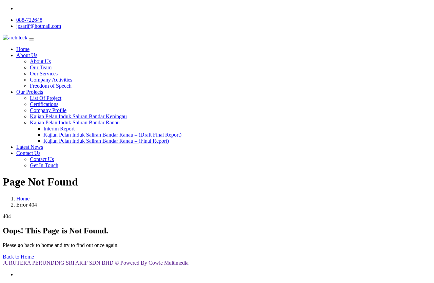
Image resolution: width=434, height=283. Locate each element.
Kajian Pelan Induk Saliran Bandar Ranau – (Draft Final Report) (112, 135)
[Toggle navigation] (31, 39)
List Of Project (45, 98)
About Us (26, 55)
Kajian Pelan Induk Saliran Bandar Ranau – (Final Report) (106, 141)
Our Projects (29, 92)
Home (22, 49)
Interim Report (59, 128)
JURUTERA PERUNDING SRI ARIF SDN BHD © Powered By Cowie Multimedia (96, 263)
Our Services (44, 73)
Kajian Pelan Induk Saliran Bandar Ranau (75, 122)
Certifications (44, 104)
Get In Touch (44, 165)
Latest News (29, 147)
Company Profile (48, 110)
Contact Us (28, 153)
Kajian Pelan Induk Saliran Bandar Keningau (78, 116)
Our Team (41, 67)
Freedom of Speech (51, 86)
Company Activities (51, 80)
